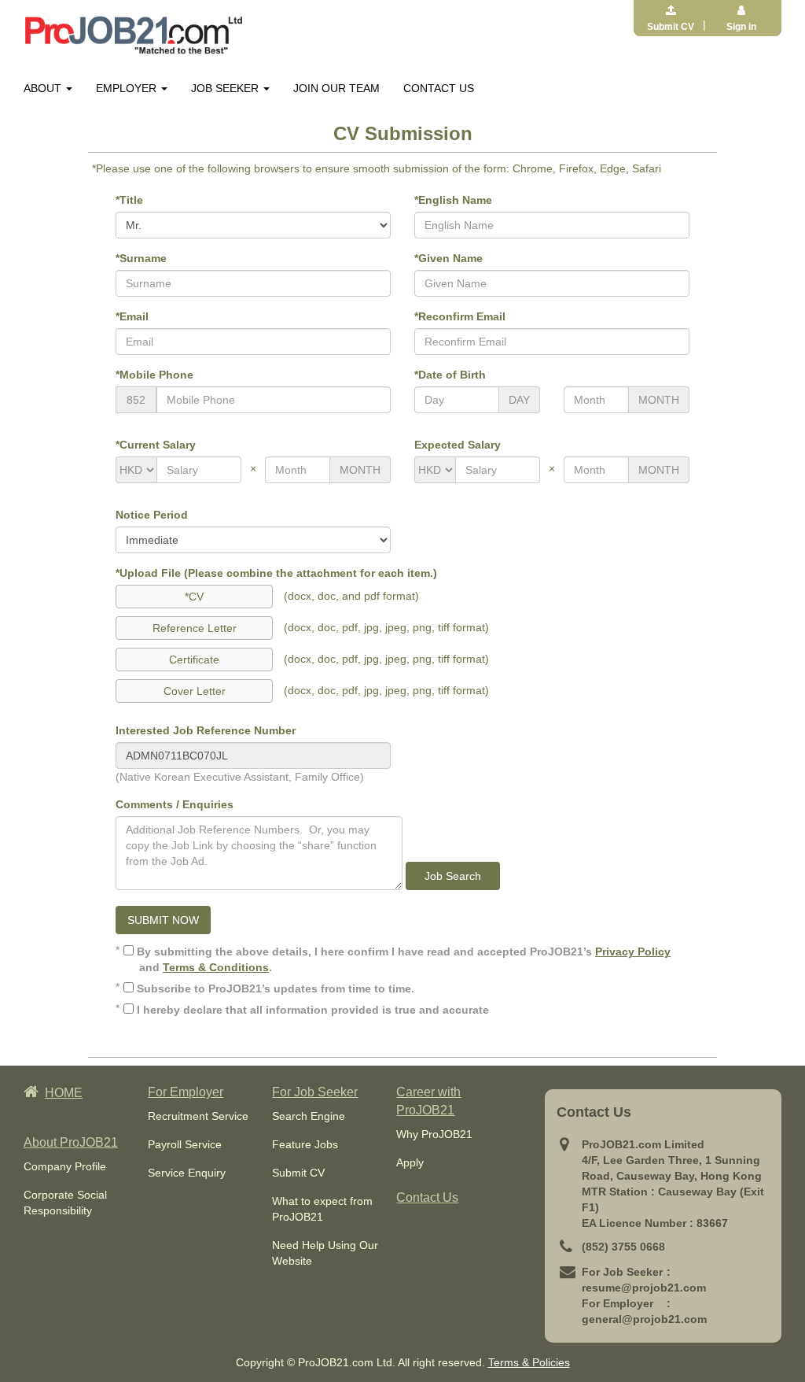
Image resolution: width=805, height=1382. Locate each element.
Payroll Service (185, 1144)
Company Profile (65, 1166)
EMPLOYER (128, 88)
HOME (64, 1092)
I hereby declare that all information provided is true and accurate (311, 1009)
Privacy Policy (633, 951)
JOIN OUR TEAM (336, 88)
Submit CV (298, 1172)
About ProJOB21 (71, 1142)
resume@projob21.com (644, 1287)
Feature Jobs (305, 1144)
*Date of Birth (450, 374)
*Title (129, 200)
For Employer (185, 1092)
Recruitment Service (198, 1116)
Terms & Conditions (216, 967)
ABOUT (44, 88)
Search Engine (308, 1116)
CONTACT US (438, 88)
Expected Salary (457, 444)
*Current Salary (156, 444)
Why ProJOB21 (434, 1134)
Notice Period (152, 514)
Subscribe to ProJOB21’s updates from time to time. (274, 988)
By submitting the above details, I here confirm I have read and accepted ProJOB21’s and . (402, 959)
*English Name (453, 200)
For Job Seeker (315, 1092)
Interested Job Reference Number (206, 730)
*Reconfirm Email (459, 316)
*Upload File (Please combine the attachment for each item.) (276, 573)
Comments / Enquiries (174, 804)
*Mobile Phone (154, 374)
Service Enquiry (187, 1172)
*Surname (141, 258)
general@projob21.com (644, 1319)
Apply (410, 1162)
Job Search (453, 876)
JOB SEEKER (226, 88)
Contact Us (427, 1197)
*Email (132, 316)
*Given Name (448, 258)
